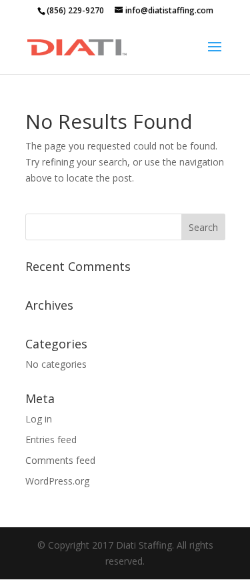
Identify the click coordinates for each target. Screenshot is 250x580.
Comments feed (60, 460)
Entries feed (51, 439)
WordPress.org (57, 481)
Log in (38, 418)
